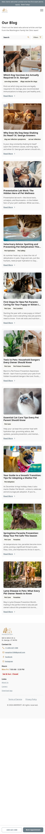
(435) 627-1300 (11, 830)
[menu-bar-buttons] (41, 10)
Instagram (9, 661)
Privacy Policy (31, 699)
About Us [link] (5, 682)
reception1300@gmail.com (15, 652)
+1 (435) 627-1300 (11, 648)
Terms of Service (15, 699)
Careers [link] (4, 686)
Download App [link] (7, 691)
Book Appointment (33, 830)
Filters (35, 37)
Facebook (8, 657)
